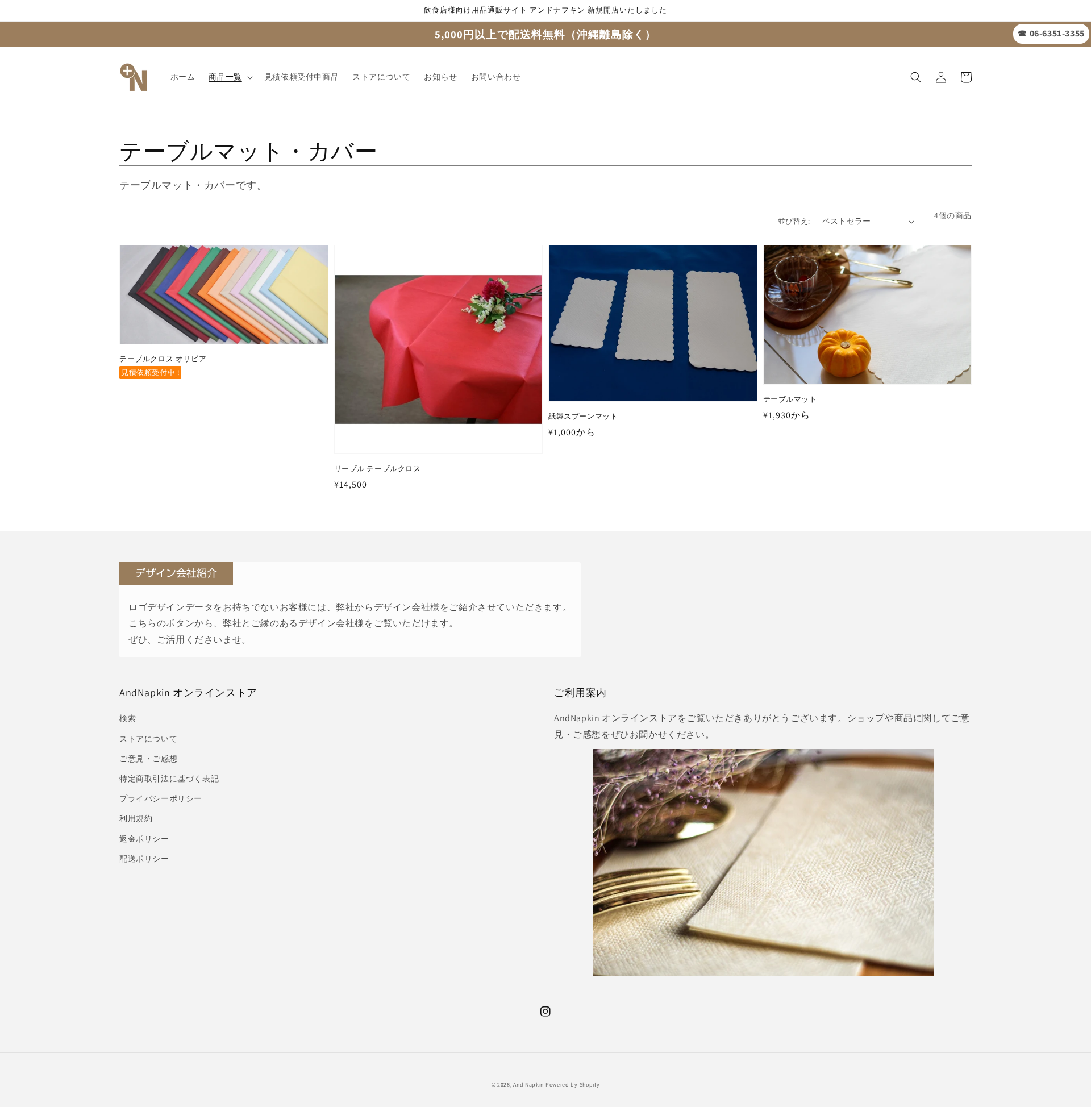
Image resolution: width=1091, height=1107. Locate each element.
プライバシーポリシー (160, 798)
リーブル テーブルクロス (377, 468)
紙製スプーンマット (583, 416)
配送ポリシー (144, 859)
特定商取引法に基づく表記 (169, 778)
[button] (915, 77)
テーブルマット (790, 399)
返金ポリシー (144, 839)
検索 (127, 718)
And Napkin (528, 1084)
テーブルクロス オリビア (162, 359)
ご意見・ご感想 (148, 759)
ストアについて (148, 739)
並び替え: (794, 221)
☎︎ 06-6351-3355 (1051, 33)
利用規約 (135, 818)
